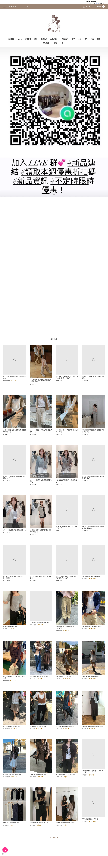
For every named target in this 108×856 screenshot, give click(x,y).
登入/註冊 (89, 6)
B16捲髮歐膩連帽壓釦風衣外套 (13, 784)
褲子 (86, 39)
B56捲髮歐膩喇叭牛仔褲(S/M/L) (40, 686)
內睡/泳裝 (53, 39)
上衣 (79, 39)
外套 (92, 39)
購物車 (100, 6)
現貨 (36, 39)
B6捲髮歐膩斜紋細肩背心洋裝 (65, 834)
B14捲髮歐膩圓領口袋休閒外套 (66, 784)
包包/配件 (46, 43)
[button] (53, 194)
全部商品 (44, 39)
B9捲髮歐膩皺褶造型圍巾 (11, 834)
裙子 (73, 39)
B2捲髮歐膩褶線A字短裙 (90, 834)
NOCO (19, 39)
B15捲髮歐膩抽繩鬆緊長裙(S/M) (92, 736)
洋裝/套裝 (65, 39)
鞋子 (98, 39)
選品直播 (28, 39)
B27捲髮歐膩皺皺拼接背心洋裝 (39, 632)
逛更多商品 (54, 849)
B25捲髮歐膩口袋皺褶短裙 (11, 736)
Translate (103, 3)
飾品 (55, 43)
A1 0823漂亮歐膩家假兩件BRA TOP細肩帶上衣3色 (66, 586)
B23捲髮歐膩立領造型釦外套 (91, 582)
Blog (63, 43)
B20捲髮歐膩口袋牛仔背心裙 (65, 736)
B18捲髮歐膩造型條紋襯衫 (90, 686)
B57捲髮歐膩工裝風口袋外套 (65, 686)
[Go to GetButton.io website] (5, 854)
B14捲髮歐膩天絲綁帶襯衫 (38, 784)
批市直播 (11, 39)
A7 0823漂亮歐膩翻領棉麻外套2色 (14, 536)
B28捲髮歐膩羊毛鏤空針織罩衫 (92, 636)
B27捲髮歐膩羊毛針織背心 (38, 736)
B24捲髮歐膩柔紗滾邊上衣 (11, 636)
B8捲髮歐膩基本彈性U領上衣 (39, 834)
